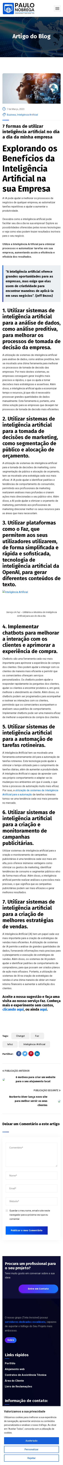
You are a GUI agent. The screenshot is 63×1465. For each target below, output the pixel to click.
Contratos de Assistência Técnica (25, 1374)
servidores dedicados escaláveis (25, 1321)
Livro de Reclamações (18, 1386)
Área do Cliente (14, 1380)
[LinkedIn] (37, 1053)
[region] (31, 1435)
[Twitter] (24, 1053)
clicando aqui (13, 1009)
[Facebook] (18, 1053)
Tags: (5, 1036)
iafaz (10, 1044)
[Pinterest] (31, 1053)
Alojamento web (15, 1369)
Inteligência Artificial (27, 114)
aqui (43, 1009)
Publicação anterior (17, 1071)
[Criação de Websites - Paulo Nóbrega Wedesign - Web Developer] (18, 8)
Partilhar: (7, 1054)
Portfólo (10, 1363)
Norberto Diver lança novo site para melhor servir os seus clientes (28, 1101)
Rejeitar (31, 1458)
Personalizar (31, 1449)
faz (37, 1036)
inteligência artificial (34, 1044)
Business (11, 114)
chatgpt (20, 1036)
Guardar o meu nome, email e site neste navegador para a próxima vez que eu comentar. (30, 1214)
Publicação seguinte (46, 1090)
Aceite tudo (31, 1440)
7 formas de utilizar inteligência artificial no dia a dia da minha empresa (31, 132)
